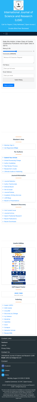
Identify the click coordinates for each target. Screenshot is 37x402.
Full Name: (6, 65)
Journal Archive (9, 213)
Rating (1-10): (7, 48)
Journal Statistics (9, 181)
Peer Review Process (11, 166)
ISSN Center (8, 308)
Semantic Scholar (9, 330)
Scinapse (7, 327)
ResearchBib (8, 333)
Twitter (6, 375)
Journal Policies (9, 192)
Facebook (7, 366)
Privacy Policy (5, 348)
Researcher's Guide (10, 169)
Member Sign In (9, 145)
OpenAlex (7, 322)
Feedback (4, 342)
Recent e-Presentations (11, 200)
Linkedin (6, 370)
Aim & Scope (8, 189)
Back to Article (8, 85)
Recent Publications (10, 218)
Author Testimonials (10, 184)
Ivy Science (7, 316)
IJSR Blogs (7, 198)
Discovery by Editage (11, 313)
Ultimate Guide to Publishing (13, 171)
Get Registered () (11, 148)
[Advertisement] (18, 232)
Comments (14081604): (9, 54)
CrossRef (7, 311)
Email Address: (7, 72)
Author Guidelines (10, 163)
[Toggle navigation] (5, 34)
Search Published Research (13, 216)
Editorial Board (9, 187)
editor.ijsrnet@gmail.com (13, 357)
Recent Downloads (10, 221)
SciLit (6, 324)
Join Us (3, 345)
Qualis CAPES (8, 305)
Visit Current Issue (10, 210)
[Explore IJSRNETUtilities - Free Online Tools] (18, 266)
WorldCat (7, 319)
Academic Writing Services (12, 195)
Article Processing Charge (12, 160)
